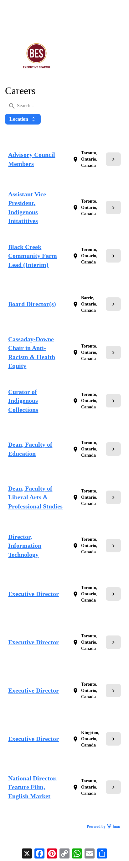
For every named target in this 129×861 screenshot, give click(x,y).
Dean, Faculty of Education (30, 449)
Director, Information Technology (24, 545)
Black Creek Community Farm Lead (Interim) (32, 255)
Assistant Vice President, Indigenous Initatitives (27, 208)
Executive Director (33, 593)
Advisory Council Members (31, 159)
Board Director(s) (32, 303)
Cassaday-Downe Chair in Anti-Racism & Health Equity (31, 352)
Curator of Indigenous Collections (23, 400)
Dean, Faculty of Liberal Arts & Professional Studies (35, 497)
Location (22, 119)
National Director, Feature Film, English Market (32, 787)
